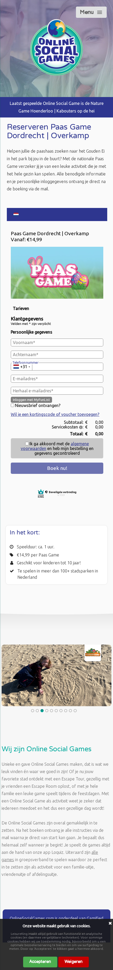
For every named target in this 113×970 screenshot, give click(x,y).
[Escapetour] (56, 74)
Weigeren (74, 961)
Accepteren (40, 961)
